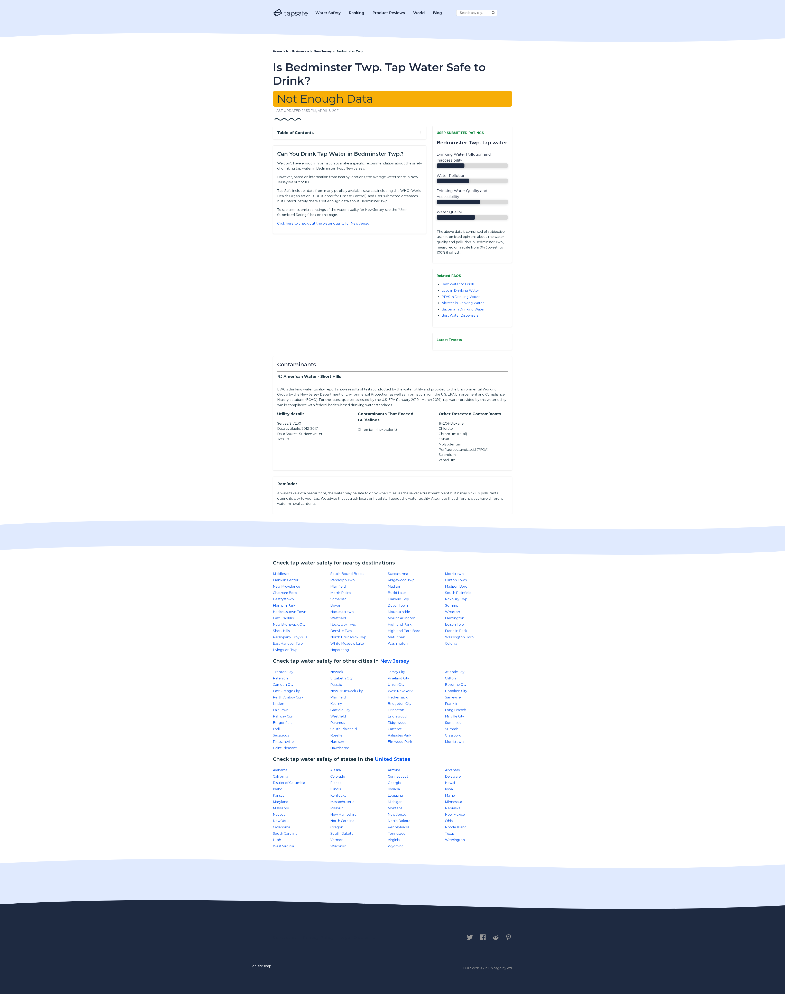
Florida (336, 783)
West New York (400, 691)
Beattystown (283, 599)
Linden (278, 704)
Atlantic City (454, 672)
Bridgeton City (399, 704)
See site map (261, 966)
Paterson (280, 678)
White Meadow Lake (347, 643)
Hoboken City (456, 691)
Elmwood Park (400, 742)
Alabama (280, 770)
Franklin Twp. (399, 599)
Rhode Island (456, 827)
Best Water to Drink (458, 284)
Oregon (336, 827)
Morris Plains (340, 593)
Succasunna (398, 574)
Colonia (451, 643)
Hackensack (398, 697)
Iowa (449, 789)
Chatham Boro (285, 593)
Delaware (453, 776)
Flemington (454, 618)
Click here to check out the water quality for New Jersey (323, 223)
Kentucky (338, 795)
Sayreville (453, 697)
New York (281, 821)
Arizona (394, 770)
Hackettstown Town (289, 612)
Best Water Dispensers (460, 315)
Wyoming (396, 846)
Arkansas (452, 770)
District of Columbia (289, 783)
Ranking (356, 13)
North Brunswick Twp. (348, 637)
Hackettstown (342, 612)
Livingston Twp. (285, 650)
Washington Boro (459, 637)
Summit (451, 605)
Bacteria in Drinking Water (463, 309)
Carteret (395, 729)
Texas (449, 833)
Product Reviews (388, 13)
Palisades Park (399, 735)
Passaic (336, 685)
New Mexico (455, 814)
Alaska (335, 770)
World (419, 13)
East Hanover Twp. (288, 643)
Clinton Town (456, 580)
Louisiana (395, 795)
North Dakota (399, 821)
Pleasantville (283, 742)
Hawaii (450, 783)
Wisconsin (338, 846)
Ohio (449, 821)
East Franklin (283, 618)
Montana (395, 808)
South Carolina (285, 833)
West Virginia (283, 846)
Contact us (285, 937)
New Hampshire (343, 814)
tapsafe (295, 13)
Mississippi (281, 808)
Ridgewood (397, 723)
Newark (336, 672)
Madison (394, 586)
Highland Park (400, 624)
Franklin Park (456, 631)
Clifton (450, 678)
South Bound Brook (347, 574)
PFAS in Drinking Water (461, 297)
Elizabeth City (341, 678)
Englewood (397, 716)
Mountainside (399, 612)
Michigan (395, 802)
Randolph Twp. (342, 580)
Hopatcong (339, 650)
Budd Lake (397, 593)
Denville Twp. (341, 631)
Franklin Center (285, 580)
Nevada (279, 814)
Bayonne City (456, 685)
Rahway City (283, 716)
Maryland (280, 802)
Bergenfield (283, 723)
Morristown (454, 574)
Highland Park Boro (404, 631)
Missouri (336, 808)
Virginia (394, 840)
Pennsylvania (398, 827)
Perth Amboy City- (288, 697)
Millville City (454, 716)
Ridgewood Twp (401, 580)
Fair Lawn (280, 710)
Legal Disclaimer (358, 937)
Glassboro (453, 735)
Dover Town (398, 605)
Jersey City (396, 672)
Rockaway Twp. (343, 624)
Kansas (278, 795)
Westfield (338, 618)
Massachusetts (342, 802)
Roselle (336, 735)
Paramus (337, 723)
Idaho (277, 789)
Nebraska (452, 808)
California (280, 776)
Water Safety (328, 13)
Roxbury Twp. (456, 599)
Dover (335, 605)
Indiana (394, 789)
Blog (437, 13)
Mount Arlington (401, 618)
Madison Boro (456, 586)
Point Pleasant (285, 748)
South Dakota (341, 833)
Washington (398, 643)
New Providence (286, 586)
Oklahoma (281, 827)
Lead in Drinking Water (460, 290)
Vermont (337, 840)
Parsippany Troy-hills (290, 637)
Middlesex (281, 574)
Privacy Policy (318, 937)
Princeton (396, 710)
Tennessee (396, 833)
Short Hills (281, 631)
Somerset (338, 599)
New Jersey (394, 661)
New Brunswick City (289, 624)
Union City (396, 685)
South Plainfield (458, 593)
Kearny (336, 704)
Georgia (394, 783)
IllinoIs (335, 789)
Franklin (451, 704)
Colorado (337, 776)
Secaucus (281, 735)
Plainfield (338, 586)
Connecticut (398, 776)
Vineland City (398, 678)
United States (392, 759)
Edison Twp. (454, 624)
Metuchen (396, 637)
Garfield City (340, 710)
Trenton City (283, 672)
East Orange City (286, 691)
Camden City (283, 685)
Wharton (452, 612)
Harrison (337, 742)
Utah (277, 840)
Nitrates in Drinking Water (463, 303)
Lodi (276, 729)
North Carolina (342, 821)
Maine (450, 795)
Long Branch (455, 710)
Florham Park (284, 605)
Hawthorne (339, 748)
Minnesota (453, 802)
